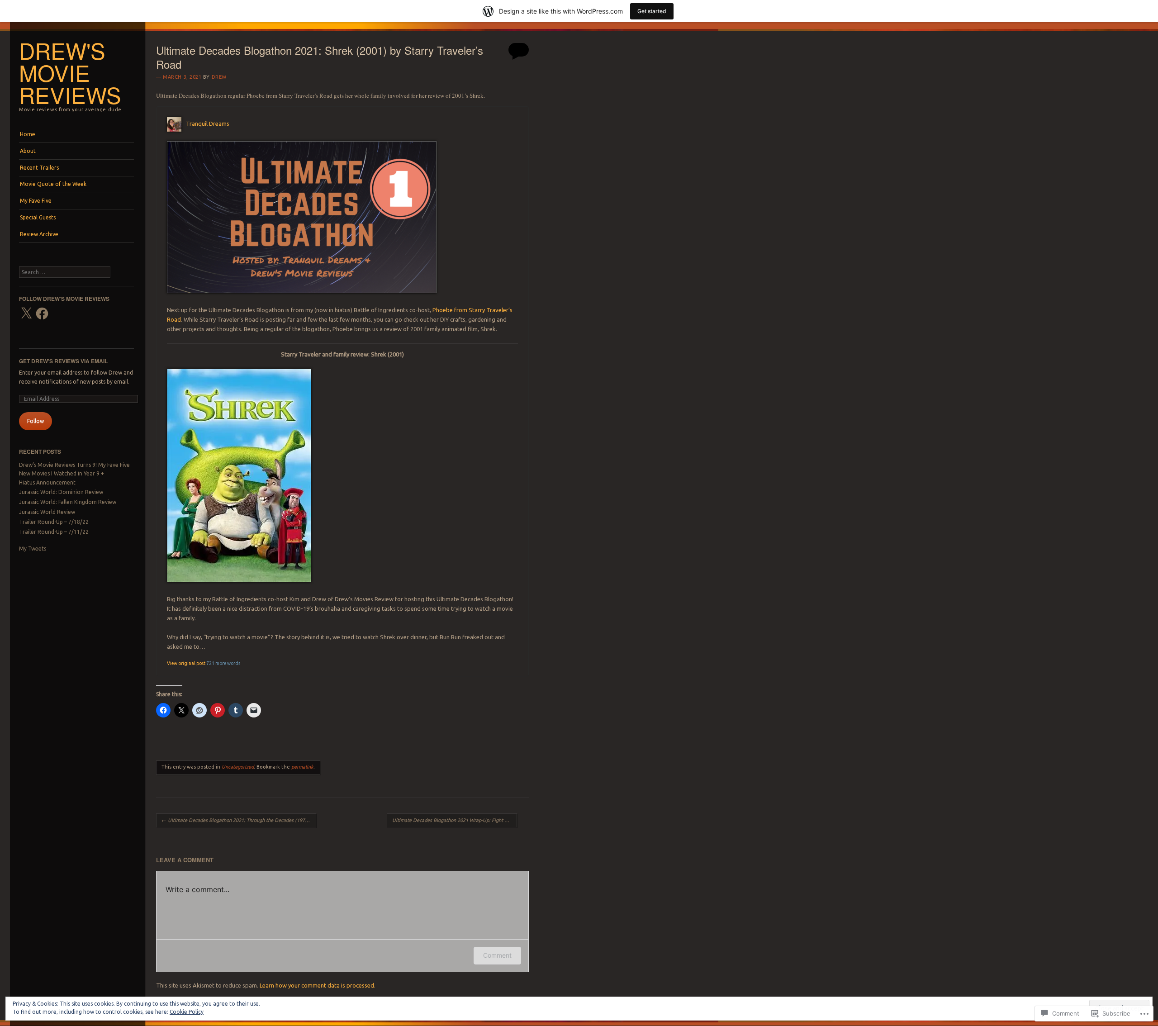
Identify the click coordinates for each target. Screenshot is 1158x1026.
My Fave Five (36, 201)
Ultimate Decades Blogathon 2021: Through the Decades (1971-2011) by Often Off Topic (238, 820)
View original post (186, 663)
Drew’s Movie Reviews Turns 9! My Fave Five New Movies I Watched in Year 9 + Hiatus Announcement (74, 473)
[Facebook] (42, 313)
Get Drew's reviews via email (63, 361)
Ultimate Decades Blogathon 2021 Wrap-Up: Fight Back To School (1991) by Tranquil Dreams (454, 820)
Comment (497, 955)
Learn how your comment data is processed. (317, 985)
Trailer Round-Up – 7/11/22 (54, 532)
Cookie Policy (187, 1012)
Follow (35, 421)
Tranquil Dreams (207, 123)
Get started (651, 11)
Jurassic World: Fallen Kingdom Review (67, 502)
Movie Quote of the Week (53, 184)
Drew (219, 77)
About (28, 151)
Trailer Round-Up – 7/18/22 (54, 522)
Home (27, 134)
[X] (26, 313)
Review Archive (39, 234)
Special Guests (38, 217)
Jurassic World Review (47, 512)
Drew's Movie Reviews (70, 72)
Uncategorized (238, 767)
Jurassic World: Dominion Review (61, 492)
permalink (302, 767)
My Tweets (32, 548)
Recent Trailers (39, 168)
